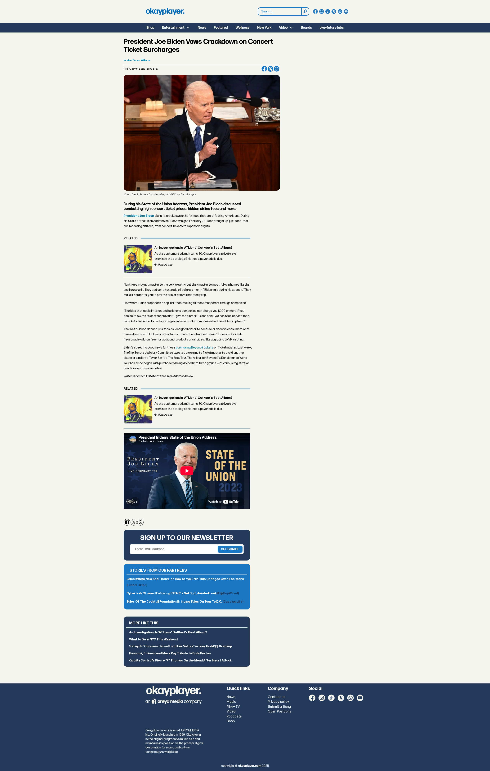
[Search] (305, 11)
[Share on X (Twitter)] (270, 69)
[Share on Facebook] (264, 69)
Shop (150, 28)
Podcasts (234, 716)
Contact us (276, 697)
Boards (306, 28)
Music (231, 702)
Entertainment (173, 28)
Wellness (242, 28)
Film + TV (233, 707)
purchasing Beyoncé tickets (194, 347)
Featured (221, 28)
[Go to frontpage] (165, 11)
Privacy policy (278, 702)
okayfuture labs (332, 28)
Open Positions (279, 711)
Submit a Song (279, 707)
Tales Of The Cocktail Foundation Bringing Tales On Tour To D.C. (185, 602)
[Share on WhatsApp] (276, 69)
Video (283, 28)
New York (264, 28)
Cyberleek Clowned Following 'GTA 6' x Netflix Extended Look (183, 593)
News (202, 28)
